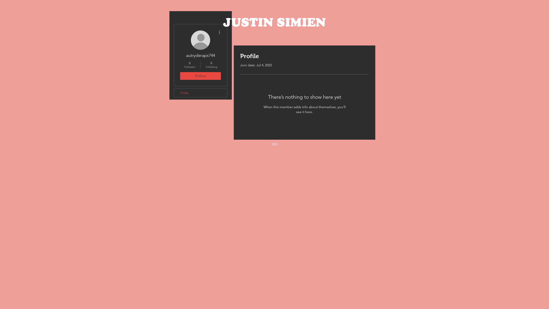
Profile (184, 93)
